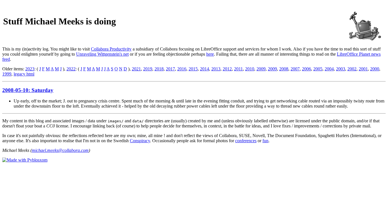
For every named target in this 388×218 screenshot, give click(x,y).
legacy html (24, 74)
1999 (6, 74)
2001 (363, 68)
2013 (215, 68)
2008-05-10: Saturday (27, 90)
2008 (283, 68)
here (210, 54)
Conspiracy (140, 140)
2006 (306, 68)
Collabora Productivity (111, 49)
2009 (261, 68)
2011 (238, 68)
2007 (295, 68)
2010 (249, 68)
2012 (227, 68)
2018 (159, 68)
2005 (317, 68)
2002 (351, 68)
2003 (340, 68)
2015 (193, 68)
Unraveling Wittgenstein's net (102, 54)
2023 (29, 68)
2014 (204, 68)
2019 (147, 68)
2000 (374, 68)
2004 (329, 68)
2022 (71, 68)
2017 (170, 68)
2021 (136, 68)
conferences (245, 140)
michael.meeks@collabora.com (60, 150)
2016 (181, 68)
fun (265, 140)
